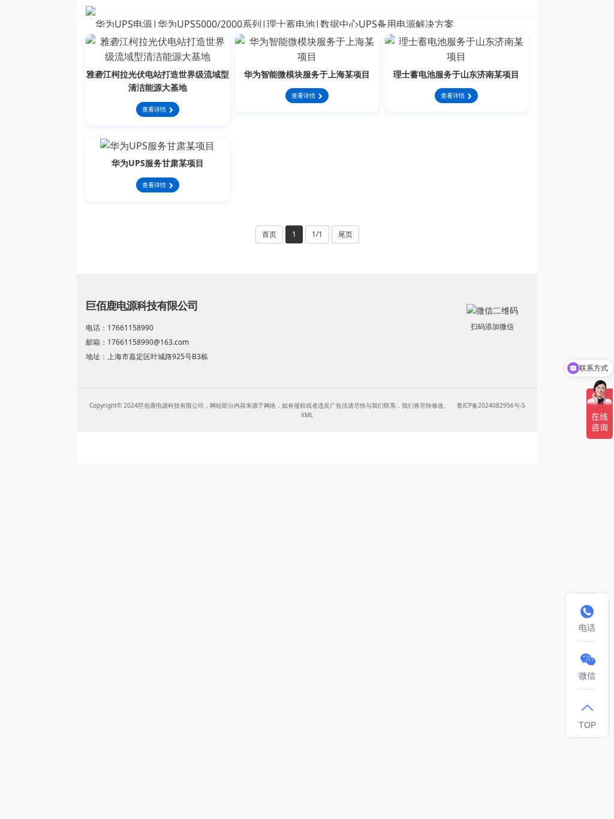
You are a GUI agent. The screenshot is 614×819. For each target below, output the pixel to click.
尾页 (345, 234)
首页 (269, 234)
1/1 (317, 234)
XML (307, 415)
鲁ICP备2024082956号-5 (491, 405)
